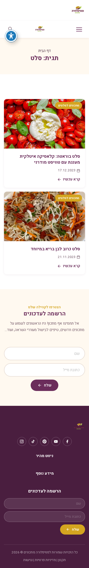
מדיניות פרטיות (45, 560)
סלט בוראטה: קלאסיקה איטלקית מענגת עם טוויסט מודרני (50, 159)
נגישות (28, 560)
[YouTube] (55, 441)
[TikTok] (33, 441)
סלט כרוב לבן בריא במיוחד (55, 249)
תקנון (62, 560)
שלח (47, 385)
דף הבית (44, 50)
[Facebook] (67, 441)
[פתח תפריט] (79, 29)
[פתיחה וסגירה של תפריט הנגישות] (11, 36)
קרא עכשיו (71, 179)
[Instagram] (21, 441)
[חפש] (10, 29)
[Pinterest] (44, 441)
